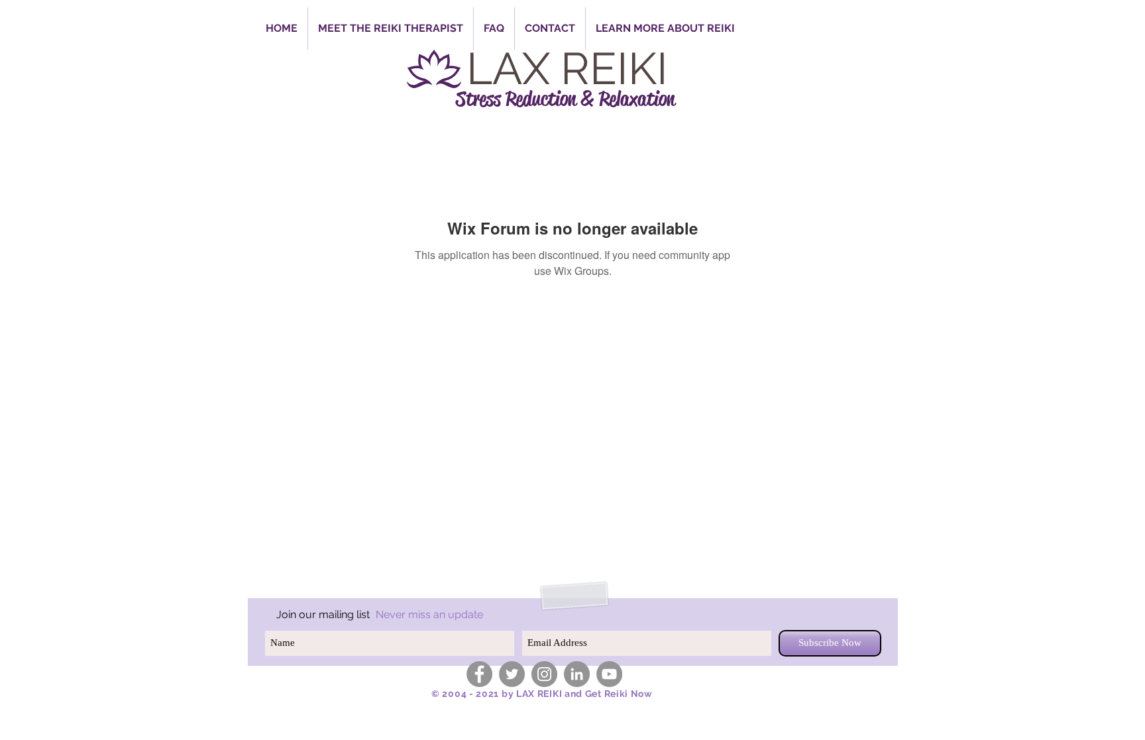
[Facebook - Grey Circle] (479, 674)
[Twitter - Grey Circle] (512, 674)
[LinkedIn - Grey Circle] (577, 674)
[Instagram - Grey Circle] (544, 674)
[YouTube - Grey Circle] (609, 674)
